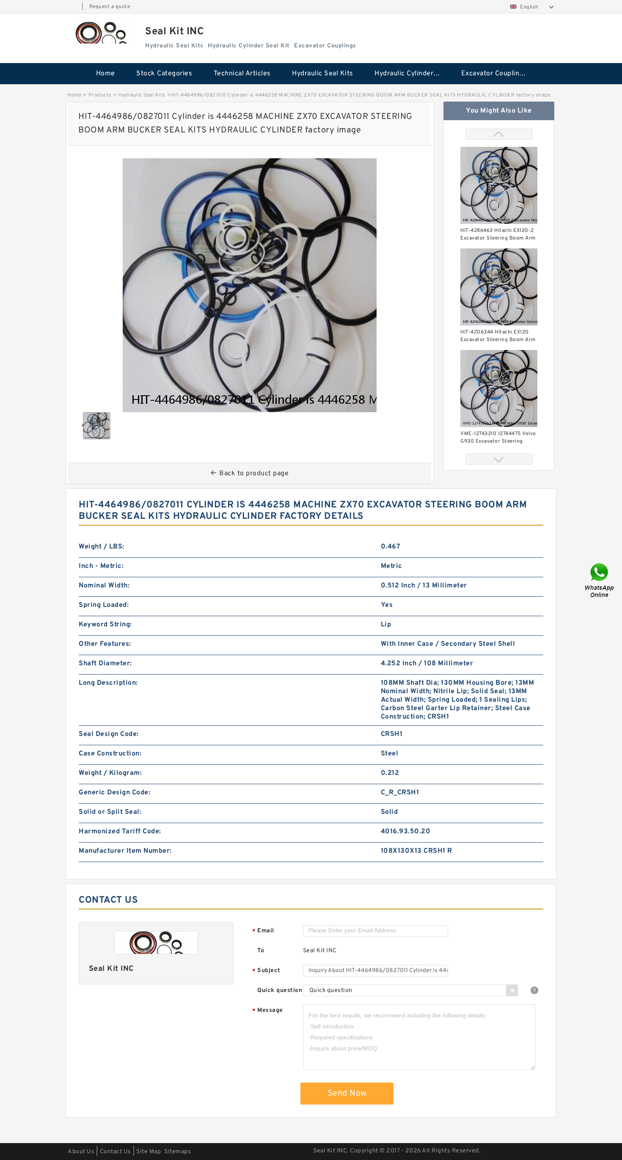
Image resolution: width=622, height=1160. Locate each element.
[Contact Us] (600, 580)
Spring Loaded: (104, 605)
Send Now (347, 1093)
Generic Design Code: (114, 792)
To (260, 950)
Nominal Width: (104, 585)
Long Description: (108, 683)
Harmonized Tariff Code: (120, 831)
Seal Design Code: (109, 734)
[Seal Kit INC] (101, 33)
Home (105, 73)
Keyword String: (105, 624)
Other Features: (105, 644)
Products (100, 95)
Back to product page (254, 473)
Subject (266, 971)
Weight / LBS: (101, 547)
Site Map (148, 1151)
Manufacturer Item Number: (125, 851)
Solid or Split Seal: (110, 812)
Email (263, 931)
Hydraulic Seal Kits (322, 73)
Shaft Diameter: (105, 663)
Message (267, 1011)
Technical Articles (242, 73)
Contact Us (115, 1151)
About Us (81, 1151)
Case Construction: (110, 753)
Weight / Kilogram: (110, 773)
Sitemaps (177, 1151)
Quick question (279, 990)
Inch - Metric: (101, 566)
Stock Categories (164, 73)
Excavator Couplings (494, 73)
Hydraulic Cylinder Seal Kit (411, 73)
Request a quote (109, 6)
